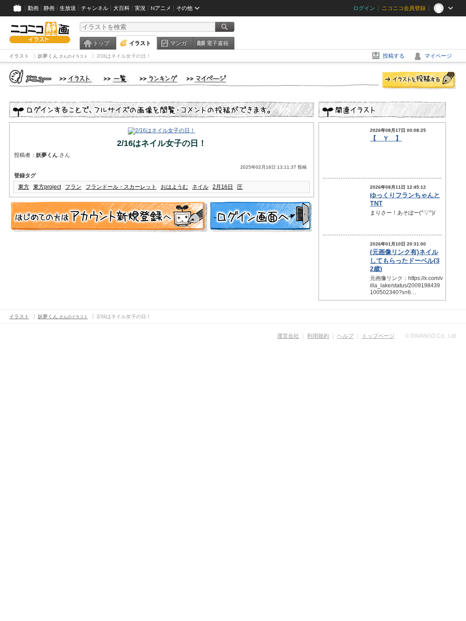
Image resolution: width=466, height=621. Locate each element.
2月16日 (223, 187)
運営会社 (288, 336)
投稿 (419, 81)
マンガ (178, 43)
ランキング (158, 79)
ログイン (364, 8)
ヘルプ (345, 336)
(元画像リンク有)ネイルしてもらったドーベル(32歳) (405, 260)
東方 (23, 187)
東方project (47, 187)
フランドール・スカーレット (121, 187)
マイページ (438, 56)
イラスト (140, 43)
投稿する (394, 56)
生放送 (68, 8)
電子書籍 (217, 43)
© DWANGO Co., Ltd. (431, 336)
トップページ (378, 336)
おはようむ (174, 187)
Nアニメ (161, 8)
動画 (33, 8)
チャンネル (94, 8)
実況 (140, 8)
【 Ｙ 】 (386, 138)
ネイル (200, 187)
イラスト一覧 (117, 79)
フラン (73, 187)
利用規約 (318, 336)
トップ (101, 43)
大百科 (121, 8)
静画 (49, 8)
